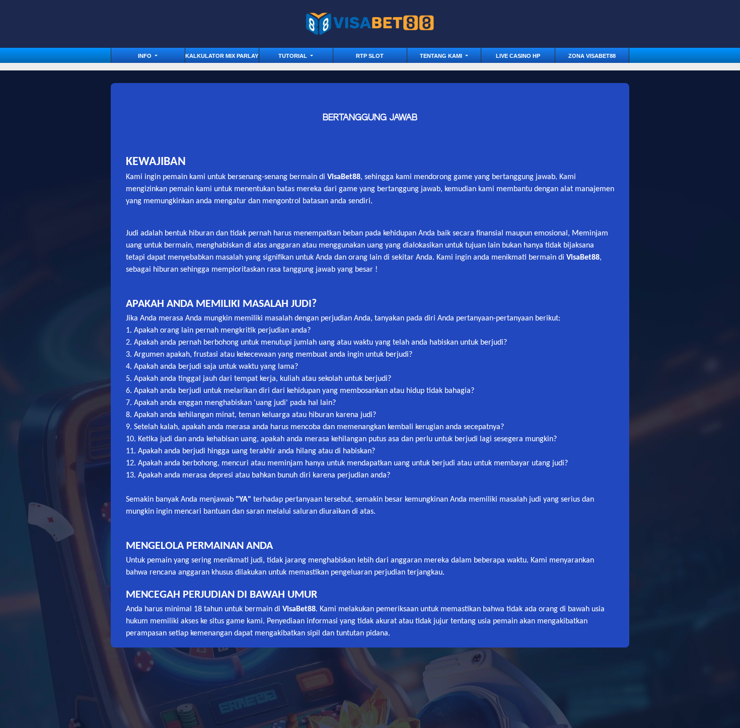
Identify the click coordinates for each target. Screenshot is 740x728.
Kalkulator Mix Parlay (221, 56)
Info (145, 56)
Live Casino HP (518, 56)
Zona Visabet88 (592, 56)
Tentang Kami (442, 56)
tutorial (293, 56)
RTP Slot (370, 56)
